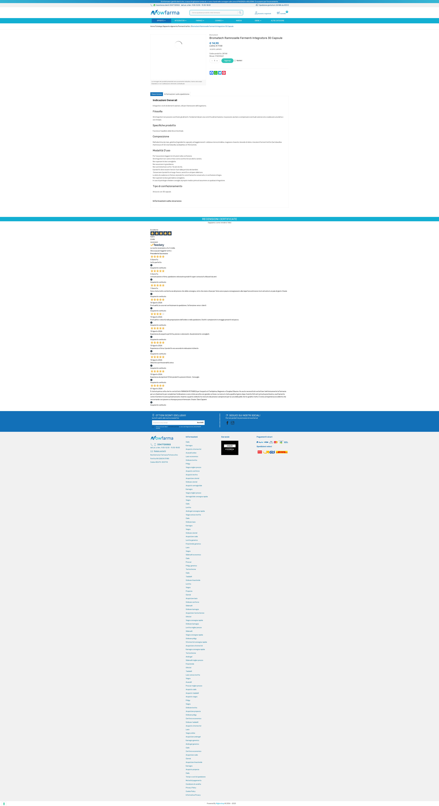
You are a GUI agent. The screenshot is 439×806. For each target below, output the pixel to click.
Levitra (188, 507)
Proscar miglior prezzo (194, 686)
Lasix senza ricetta (193, 675)
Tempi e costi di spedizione (196, 777)
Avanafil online (191, 453)
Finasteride (190, 664)
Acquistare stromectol (194, 646)
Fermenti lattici (184, 26)
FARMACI (199, 21)
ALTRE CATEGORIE (277, 21)
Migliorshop (220, 804)
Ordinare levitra (191, 460)
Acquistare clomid (192, 478)
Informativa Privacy (193, 795)
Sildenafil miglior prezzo (194, 660)
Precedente (154, 254)
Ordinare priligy (191, 639)
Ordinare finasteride (193, 580)
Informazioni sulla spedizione (176, 94)
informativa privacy (173, 426)
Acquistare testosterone (195, 613)
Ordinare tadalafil (192, 722)
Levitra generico (192, 540)
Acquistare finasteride (194, 762)
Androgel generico (192, 744)
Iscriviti (200, 423)
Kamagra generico (192, 740)
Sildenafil (189, 606)
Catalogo (158, 26)
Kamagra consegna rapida (195, 649)
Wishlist (239, 61)
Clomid (188, 595)
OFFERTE (160, 21)
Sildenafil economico (193, 555)
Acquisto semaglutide (194, 486)
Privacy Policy (191, 788)
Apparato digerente (170, 26)
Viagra (188, 500)
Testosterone (191, 569)
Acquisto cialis (191, 689)
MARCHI (239, 21)
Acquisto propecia (192, 770)
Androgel (189, 657)
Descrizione (157, 94)
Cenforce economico (193, 719)
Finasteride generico (193, 544)
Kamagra (189, 446)
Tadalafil (189, 577)
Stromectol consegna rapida (196, 642)
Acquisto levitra (192, 475)
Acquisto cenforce (193, 471)
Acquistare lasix (192, 598)
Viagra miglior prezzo (193, 467)
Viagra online (190, 733)
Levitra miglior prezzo (194, 628)
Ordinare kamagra (192, 609)
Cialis (188, 442)
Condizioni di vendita (193, 784)
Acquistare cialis (192, 537)
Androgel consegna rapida (195, 511)
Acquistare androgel (193, 737)
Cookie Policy (190, 791)
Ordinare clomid (191, 482)
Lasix (188, 548)
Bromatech (213, 35)
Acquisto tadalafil (192, 693)
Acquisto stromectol (193, 449)
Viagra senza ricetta (193, 515)
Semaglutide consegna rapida (197, 497)
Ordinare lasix (191, 522)
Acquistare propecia (193, 711)
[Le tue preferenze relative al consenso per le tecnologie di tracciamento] (4, 804)
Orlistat (188, 617)
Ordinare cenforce (192, 602)
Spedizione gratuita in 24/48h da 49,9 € (273, 5)
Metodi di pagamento (193, 781)
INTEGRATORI (180, 21)
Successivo (163, 254)
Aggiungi (227, 61)
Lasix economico (192, 457)
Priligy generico (191, 566)
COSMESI (218, 21)
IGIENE (257, 21)
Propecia (189, 591)
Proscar (188, 562)
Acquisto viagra (191, 697)
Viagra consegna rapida (194, 620)
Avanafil (189, 682)
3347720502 (164, 444)
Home (152, 26)
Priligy (188, 464)
